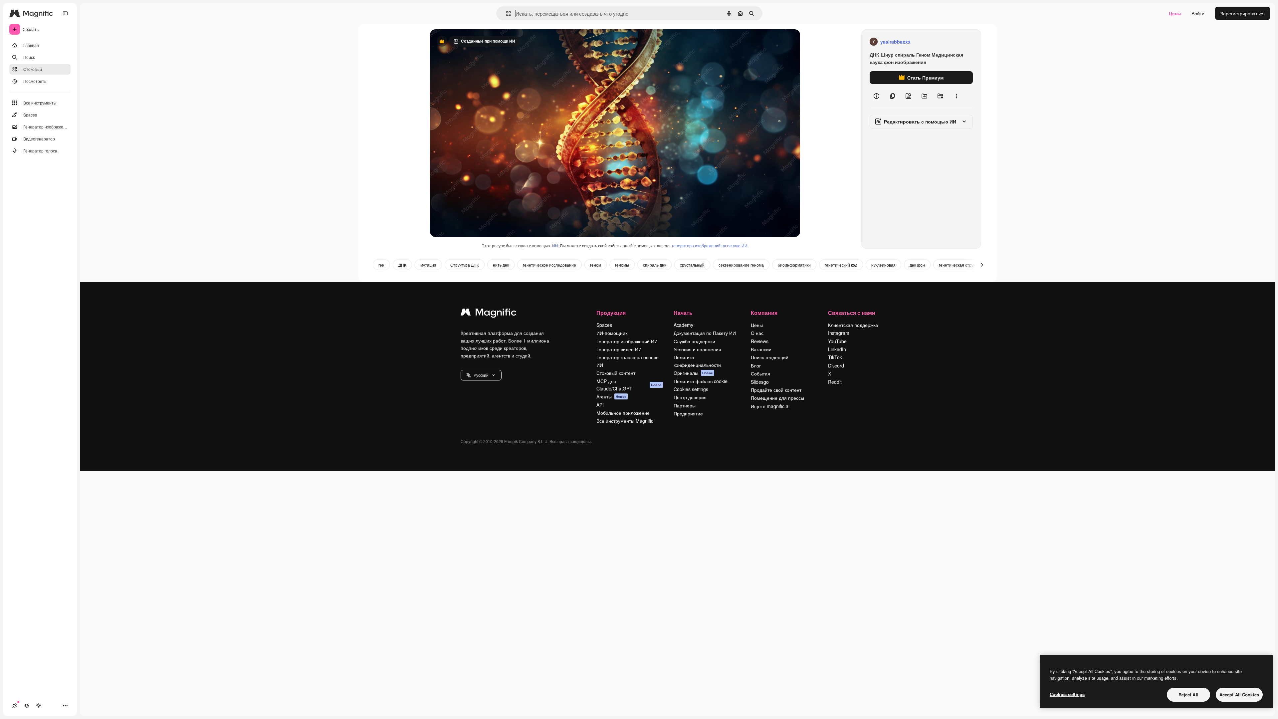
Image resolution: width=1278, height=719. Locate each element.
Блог (756, 365)
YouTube (837, 341)
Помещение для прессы (777, 397)
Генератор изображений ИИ (627, 341)
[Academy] (26, 705)
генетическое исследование (549, 265)
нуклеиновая (883, 265)
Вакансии (761, 349)
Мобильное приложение (623, 412)
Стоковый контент (615, 372)
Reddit (835, 381)
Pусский (481, 375)
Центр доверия (690, 397)
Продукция (611, 313)
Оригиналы (693, 372)
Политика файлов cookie (701, 381)
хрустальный (692, 265)
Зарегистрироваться (1242, 13)
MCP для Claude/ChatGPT (629, 385)
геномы (622, 265)
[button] (481, 375)
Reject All (1188, 694)
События (760, 373)
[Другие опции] (956, 96)
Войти (1197, 13)
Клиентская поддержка (853, 325)
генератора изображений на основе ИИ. (710, 245)
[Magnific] (489, 314)
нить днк (501, 265)
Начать (683, 313)
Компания (764, 313)
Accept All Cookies (1239, 694)
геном (595, 265)
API (600, 404)
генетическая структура (961, 265)
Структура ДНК (464, 265)
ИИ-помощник (611, 333)
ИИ (555, 245)
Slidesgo (760, 381)
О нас (757, 333)
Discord (836, 365)
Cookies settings (691, 389)
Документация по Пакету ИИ (705, 333)
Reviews (759, 341)
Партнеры (685, 405)
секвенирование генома (741, 265)
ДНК (402, 265)
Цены (1175, 13)
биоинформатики (794, 265)
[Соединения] (14, 705)
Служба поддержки (694, 341)
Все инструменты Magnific (624, 420)
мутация (428, 265)
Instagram (838, 333)
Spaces (604, 325)
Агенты (611, 396)
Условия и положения (697, 349)
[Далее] (982, 264)
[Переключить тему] (38, 705)
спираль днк (654, 265)
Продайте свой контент (776, 389)
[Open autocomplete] (506, 13)
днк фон (917, 265)
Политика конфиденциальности (697, 361)
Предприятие (688, 413)
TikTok (835, 357)
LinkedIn (837, 349)
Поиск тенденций (769, 357)
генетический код (841, 265)
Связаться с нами (851, 313)
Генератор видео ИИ (619, 349)
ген (381, 265)
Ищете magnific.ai (770, 406)
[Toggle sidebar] (65, 13)
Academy (683, 325)
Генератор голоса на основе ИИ (627, 361)
